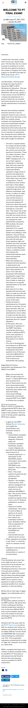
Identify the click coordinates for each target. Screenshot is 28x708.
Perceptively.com (22, 706)
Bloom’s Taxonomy (18, 424)
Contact (9, 704)
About (3, 704)
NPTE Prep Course (10, 625)
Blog (5, 704)
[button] (25, 2)
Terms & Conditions (15, 704)
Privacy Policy (23, 704)
